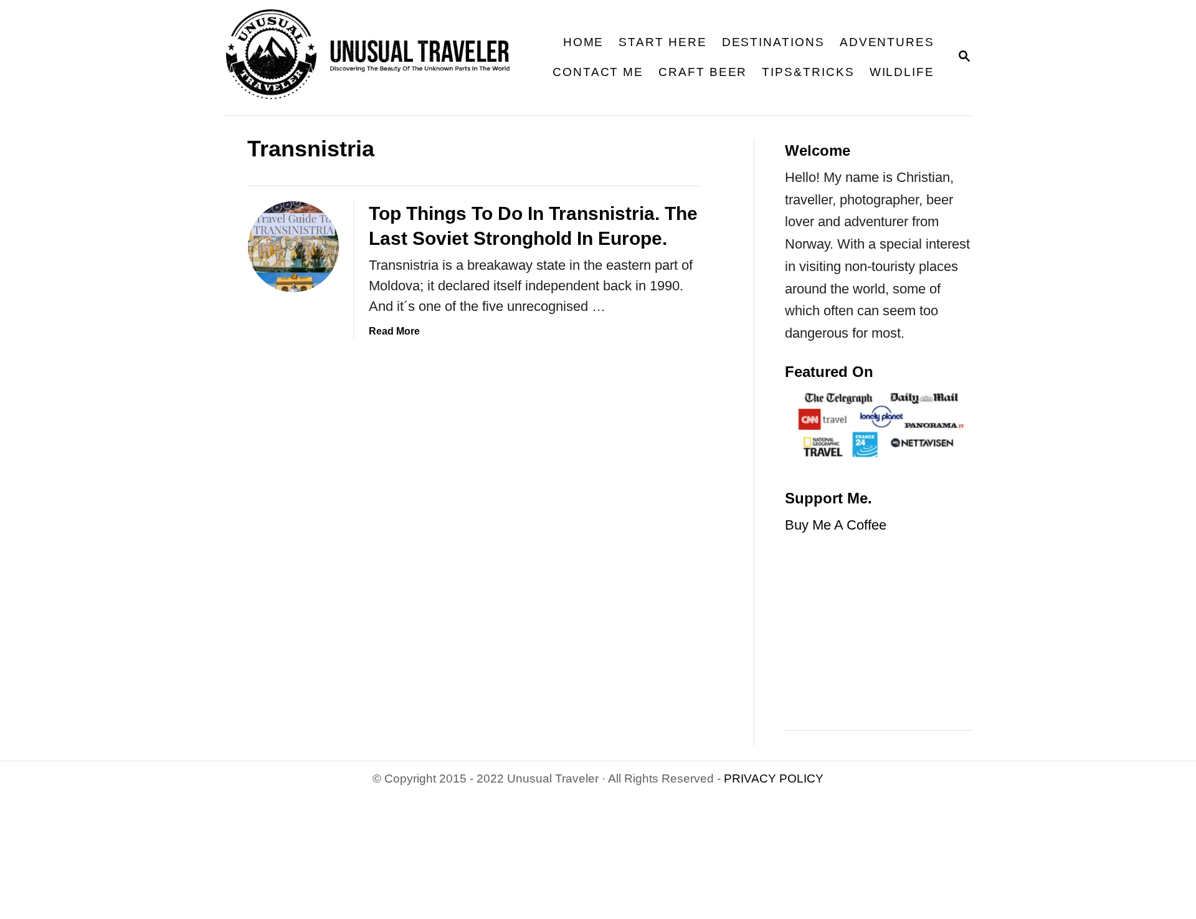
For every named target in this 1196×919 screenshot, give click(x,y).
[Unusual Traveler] (376, 57)
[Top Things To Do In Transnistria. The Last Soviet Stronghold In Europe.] (293, 246)
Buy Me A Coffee (835, 525)
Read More (394, 331)
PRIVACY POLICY (773, 778)
